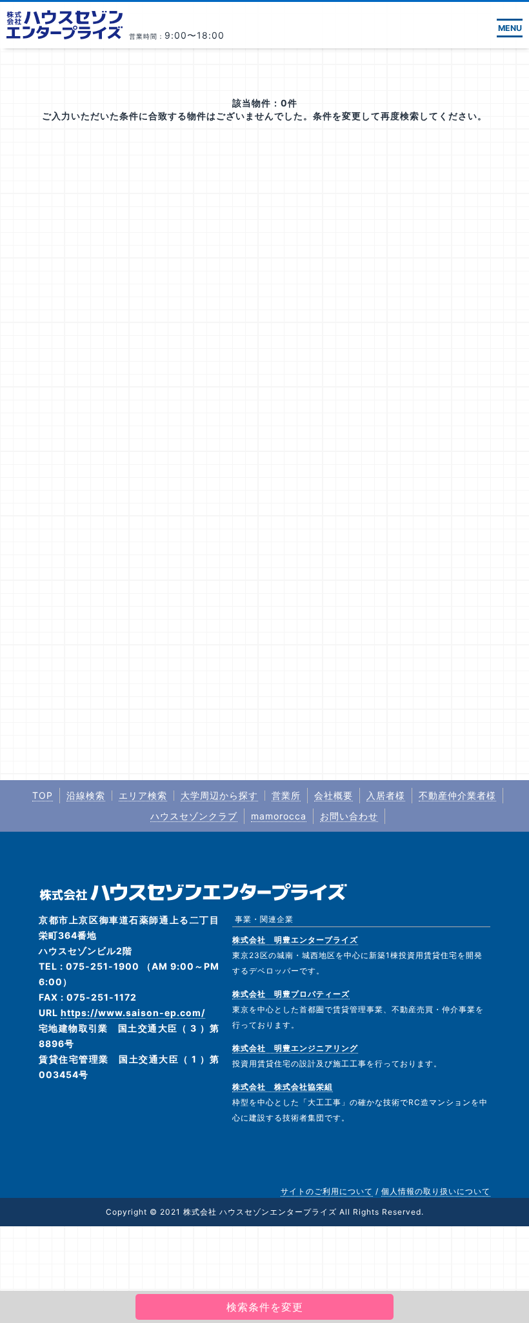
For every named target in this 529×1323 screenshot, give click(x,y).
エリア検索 (143, 795)
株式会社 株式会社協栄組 (282, 1087)
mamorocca (278, 815)
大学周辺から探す (219, 795)
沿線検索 (85, 795)
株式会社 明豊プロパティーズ (291, 994)
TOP (42, 795)
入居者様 (385, 795)
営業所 (286, 795)
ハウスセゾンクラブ (193, 815)
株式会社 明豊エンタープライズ (295, 940)
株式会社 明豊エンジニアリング (295, 1048)
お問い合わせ (349, 815)
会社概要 (333, 795)
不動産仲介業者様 (457, 795)
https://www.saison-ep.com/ (133, 1012)
